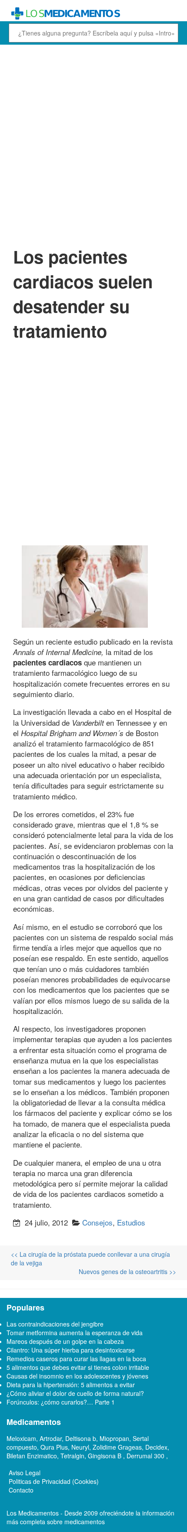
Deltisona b (80, 1438)
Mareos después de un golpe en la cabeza (65, 1341)
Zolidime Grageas (117, 1447)
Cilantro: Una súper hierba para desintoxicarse (71, 1350)
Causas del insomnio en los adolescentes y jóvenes (77, 1376)
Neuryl (80, 1447)
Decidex (156, 1447)
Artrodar (51, 1438)
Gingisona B (105, 1455)
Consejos (97, 1222)
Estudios (131, 1222)
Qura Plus (54, 1447)
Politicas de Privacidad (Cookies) (54, 1481)
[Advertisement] (93, 144)
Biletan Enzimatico (32, 1455)
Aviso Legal (24, 1472)
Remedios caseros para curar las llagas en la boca (76, 1358)
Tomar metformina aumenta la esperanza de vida (75, 1332)
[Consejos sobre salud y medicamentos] (93, 13)
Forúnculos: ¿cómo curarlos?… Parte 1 (61, 1402)
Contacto (21, 1490)
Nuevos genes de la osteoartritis (127, 1271)
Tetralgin (72, 1455)
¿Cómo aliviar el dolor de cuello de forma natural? (75, 1393)
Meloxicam (21, 1438)
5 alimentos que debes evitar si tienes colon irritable (78, 1367)
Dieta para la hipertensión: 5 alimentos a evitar (71, 1384)
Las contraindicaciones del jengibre (55, 1324)
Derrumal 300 (146, 1455)
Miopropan (114, 1438)
